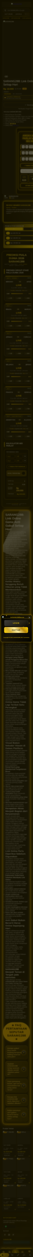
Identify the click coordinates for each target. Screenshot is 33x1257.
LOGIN (16, 623)
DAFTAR (16, 630)
